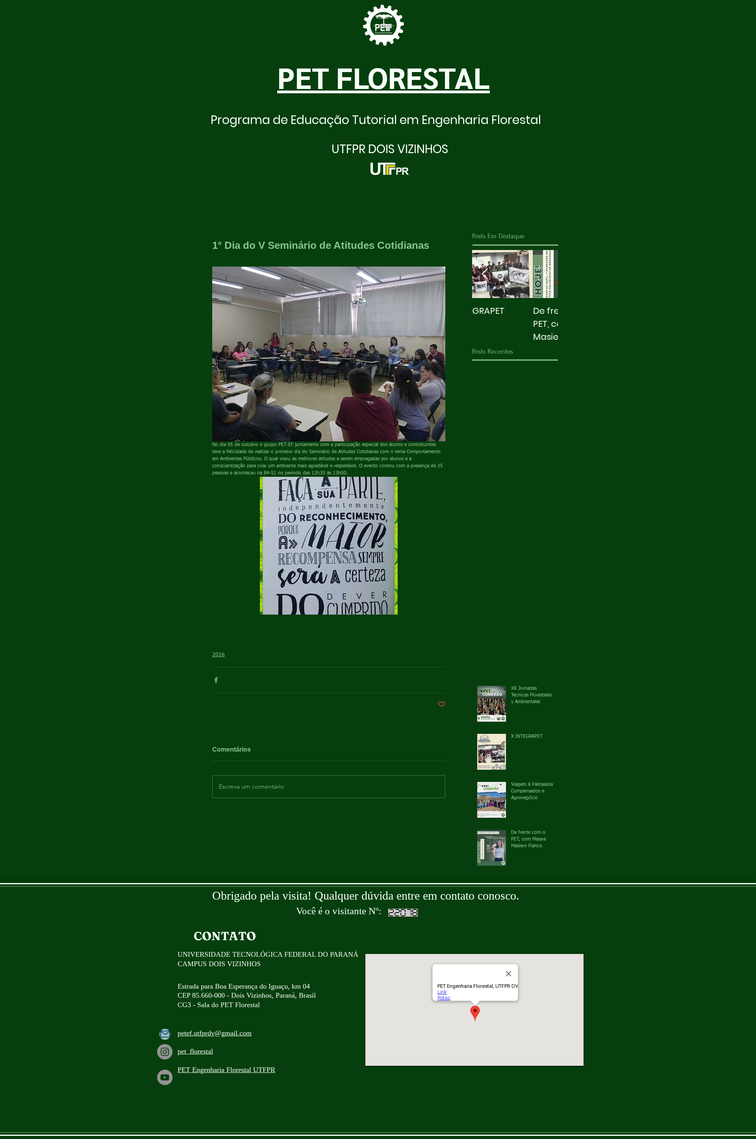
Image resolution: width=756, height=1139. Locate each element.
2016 (218, 654)
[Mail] (164, 1034)
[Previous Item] (484, 274)
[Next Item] (545, 274)
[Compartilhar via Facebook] (216, 680)
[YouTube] (164, 1077)
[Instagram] (164, 1051)
